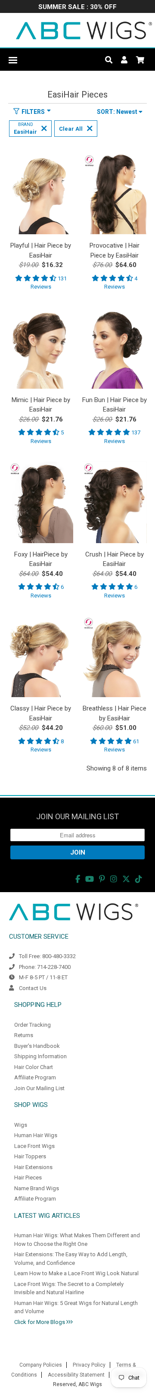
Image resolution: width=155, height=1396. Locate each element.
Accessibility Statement (76, 1375)
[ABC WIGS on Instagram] (114, 879)
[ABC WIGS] (84, 30)
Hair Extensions (33, 1167)
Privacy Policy (89, 1365)
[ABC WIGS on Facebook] (78, 879)
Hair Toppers (30, 1156)
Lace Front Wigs (34, 1146)
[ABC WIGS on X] (126, 879)
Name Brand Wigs (36, 1188)
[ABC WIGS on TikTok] (139, 879)
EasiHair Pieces (77, 94)
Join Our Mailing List (39, 1088)
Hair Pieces (28, 1177)
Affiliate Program (35, 1077)
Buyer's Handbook (37, 1046)
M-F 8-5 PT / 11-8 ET (43, 977)
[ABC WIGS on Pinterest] (102, 879)
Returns (23, 1035)
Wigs (20, 1125)
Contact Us (32, 988)
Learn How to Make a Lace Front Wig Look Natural (76, 1273)
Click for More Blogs (40, 1322)
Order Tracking (32, 1025)
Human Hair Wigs (35, 1135)
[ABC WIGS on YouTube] (89, 879)
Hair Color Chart (33, 1067)
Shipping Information (40, 1056)
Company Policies (40, 1365)
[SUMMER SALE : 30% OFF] (77, 7)
